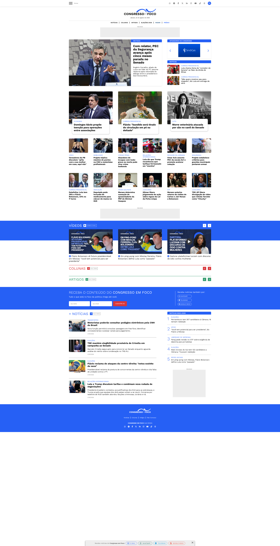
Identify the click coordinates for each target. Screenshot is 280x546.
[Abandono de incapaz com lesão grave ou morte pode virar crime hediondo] (127, 152)
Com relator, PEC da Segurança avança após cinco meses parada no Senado (146, 54)
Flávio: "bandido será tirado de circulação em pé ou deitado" (139, 127)
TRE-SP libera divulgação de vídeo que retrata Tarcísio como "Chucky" (201, 195)
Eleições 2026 (146, 22)
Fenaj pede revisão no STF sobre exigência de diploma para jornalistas (190, 341)
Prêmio (166, 22)
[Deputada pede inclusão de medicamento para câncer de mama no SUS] (103, 187)
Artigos (134, 22)
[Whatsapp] (170, 3)
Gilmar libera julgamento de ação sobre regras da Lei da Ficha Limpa (152, 195)
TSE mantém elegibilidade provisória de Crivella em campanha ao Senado (116, 344)
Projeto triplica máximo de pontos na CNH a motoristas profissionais (103, 161)
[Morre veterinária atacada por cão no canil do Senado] (189, 107)
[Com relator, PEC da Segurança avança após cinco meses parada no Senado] (100, 62)
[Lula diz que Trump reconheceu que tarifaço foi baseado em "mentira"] (152, 152)
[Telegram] (174, 3)
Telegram (184, 300)
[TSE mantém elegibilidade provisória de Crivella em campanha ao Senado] (77, 351)
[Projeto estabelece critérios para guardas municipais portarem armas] (201, 152)
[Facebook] (178, 3)
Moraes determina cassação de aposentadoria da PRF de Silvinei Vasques (126, 196)
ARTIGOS (76, 279)
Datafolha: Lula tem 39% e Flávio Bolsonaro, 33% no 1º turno (78, 195)
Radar (157, 22)
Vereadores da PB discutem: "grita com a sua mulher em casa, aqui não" (78, 161)
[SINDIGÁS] (189, 50)
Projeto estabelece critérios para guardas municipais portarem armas (201, 161)
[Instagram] (191, 3)
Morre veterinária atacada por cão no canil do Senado (188, 126)
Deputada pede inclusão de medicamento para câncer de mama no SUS (103, 196)
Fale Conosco (151, 417)
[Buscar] (209, 3)
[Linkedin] (187, 3)
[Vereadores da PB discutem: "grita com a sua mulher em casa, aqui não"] (78, 152)
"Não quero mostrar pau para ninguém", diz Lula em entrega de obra (195, 81)
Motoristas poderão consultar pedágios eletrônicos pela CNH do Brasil (121, 323)
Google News (185, 304)
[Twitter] (182, 3)
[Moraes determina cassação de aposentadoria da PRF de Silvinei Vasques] (127, 187)
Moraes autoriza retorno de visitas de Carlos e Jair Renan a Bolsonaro (176, 195)
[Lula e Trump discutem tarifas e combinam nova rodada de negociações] (77, 392)
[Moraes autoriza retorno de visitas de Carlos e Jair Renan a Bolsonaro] (176, 187)
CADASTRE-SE (120, 303)
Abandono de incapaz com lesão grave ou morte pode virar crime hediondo (127, 162)
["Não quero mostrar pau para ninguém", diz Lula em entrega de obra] (173, 84)
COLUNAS (77, 268)
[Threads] (204, 3)
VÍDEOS (75, 225)
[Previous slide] (170, 50)
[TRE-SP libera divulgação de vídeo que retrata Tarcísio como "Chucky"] (201, 187)
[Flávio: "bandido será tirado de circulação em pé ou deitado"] (140, 107)
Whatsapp (183, 296)
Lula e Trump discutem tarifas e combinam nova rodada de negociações (120, 385)
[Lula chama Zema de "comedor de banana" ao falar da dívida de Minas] (173, 73)
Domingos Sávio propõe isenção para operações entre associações (88, 127)
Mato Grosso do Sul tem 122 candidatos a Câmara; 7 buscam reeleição (189, 351)
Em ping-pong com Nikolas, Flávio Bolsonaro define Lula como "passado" (190, 361)
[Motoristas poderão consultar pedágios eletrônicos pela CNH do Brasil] (77, 331)
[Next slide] (208, 50)
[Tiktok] (200, 3)
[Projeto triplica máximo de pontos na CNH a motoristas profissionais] (103, 152)
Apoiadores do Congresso (181, 41)
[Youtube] (196, 3)
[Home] (140, 12)
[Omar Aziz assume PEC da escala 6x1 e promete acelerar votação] (176, 152)
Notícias (114, 22)
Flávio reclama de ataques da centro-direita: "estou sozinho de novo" (120, 364)
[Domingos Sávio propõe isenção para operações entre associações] (91, 107)
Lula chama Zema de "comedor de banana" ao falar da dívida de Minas (195, 70)
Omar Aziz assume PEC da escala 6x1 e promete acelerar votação (176, 161)
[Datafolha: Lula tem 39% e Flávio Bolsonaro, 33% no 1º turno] (78, 187)
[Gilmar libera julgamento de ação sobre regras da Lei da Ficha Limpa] (152, 187)
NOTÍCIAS (173, 62)
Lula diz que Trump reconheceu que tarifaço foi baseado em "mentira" (152, 162)
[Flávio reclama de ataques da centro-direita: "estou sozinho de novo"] (77, 372)
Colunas (124, 22)
